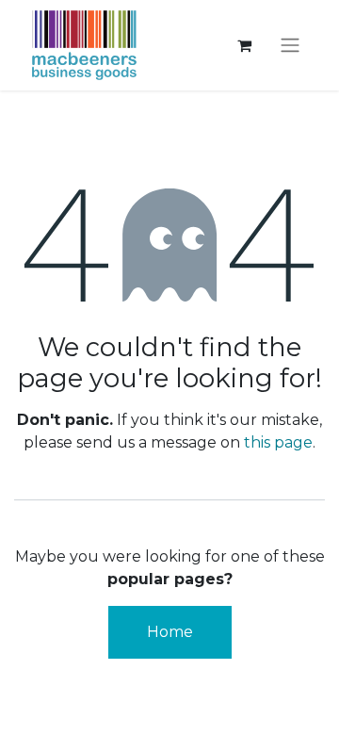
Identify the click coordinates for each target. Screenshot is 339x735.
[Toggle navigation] (290, 45)
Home (170, 632)
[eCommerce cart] (244, 45)
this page (278, 442)
